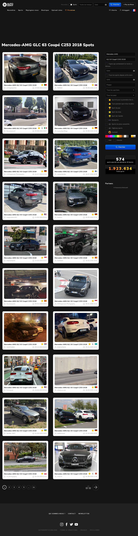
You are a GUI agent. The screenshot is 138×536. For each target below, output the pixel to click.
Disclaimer (95, 530)
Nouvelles (64, 4)
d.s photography (11, 476)
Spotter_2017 (10, 433)
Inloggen (126, 10)
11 (34, 487)
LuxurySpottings (62, 131)
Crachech (60, 260)
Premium (71, 10)
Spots (75, 4)
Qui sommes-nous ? (57, 514)
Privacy (83, 530)
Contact (72, 514)
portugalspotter (11, 88)
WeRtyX (59, 88)
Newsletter (83, 514)
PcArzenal (9, 390)
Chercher (116, 5)
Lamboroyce (61, 433)
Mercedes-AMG (10, 85)
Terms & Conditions (68, 530)
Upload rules (57, 10)
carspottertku (61, 174)
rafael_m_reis (61, 390)
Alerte (114, 10)
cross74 (59, 476)
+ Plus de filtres (128, 5)
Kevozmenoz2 (10, 131)
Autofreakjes (10, 347)
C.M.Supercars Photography (15, 174)
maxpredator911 (11, 217)
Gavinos (59, 217)
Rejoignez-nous (32, 10)
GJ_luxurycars (10, 304)
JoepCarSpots (10, 260)
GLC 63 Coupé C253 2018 (26, 85)
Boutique (45, 10)
